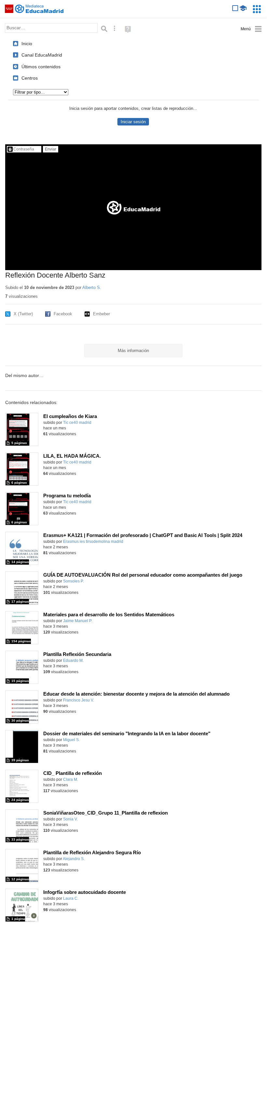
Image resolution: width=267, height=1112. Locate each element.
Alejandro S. (74, 859)
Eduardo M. (73, 660)
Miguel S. (71, 740)
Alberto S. (91, 287)
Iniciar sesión (133, 121)
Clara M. (70, 779)
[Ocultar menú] (251, 29)
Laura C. (70, 898)
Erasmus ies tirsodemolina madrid (93, 541)
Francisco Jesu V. (78, 700)
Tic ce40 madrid (77, 423)
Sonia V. (70, 819)
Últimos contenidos (40, 66)
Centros (29, 78)
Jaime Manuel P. (77, 621)
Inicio (26, 43)
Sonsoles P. (73, 581)
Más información (133, 350)
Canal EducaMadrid (41, 55)
